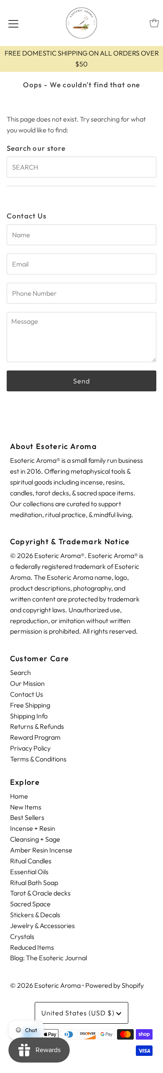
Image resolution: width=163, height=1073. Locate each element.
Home (19, 796)
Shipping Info (29, 716)
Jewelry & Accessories (42, 925)
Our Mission (27, 683)
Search (20, 672)
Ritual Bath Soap (34, 882)
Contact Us (26, 694)
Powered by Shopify (114, 985)
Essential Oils (29, 872)
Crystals (22, 936)
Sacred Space (30, 904)
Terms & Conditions (38, 759)
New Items (25, 807)
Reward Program (35, 737)
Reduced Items (32, 947)
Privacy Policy (30, 748)
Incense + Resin (32, 828)
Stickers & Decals (35, 915)
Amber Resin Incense (41, 850)
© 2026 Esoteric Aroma (45, 985)
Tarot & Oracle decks (40, 893)
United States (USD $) (78, 1013)
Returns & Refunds (37, 726)
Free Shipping (30, 705)
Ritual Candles (30, 861)
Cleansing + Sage (35, 839)
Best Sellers (27, 817)
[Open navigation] (13, 23)
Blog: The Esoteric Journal (48, 958)
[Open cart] (154, 23)
